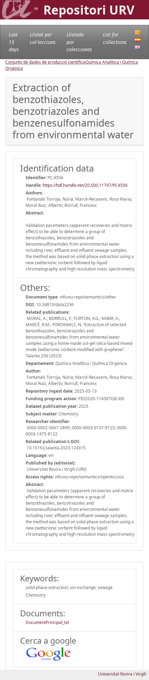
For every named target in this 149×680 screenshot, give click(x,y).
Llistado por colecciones (79, 42)
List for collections (114, 38)
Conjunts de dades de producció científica (45, 62)
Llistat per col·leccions (42, 38)
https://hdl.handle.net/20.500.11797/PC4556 (85, 185)
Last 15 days (14, 42)
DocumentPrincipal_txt (47, 622)
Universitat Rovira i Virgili (122, 674)
